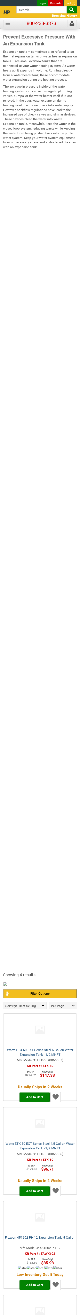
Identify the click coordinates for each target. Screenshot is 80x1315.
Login (42, 3)
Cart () (70, 3)
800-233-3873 (41, 23)
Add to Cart (34, 1097)
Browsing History (64, 16)
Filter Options (40, 993)
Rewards (55, 3)
